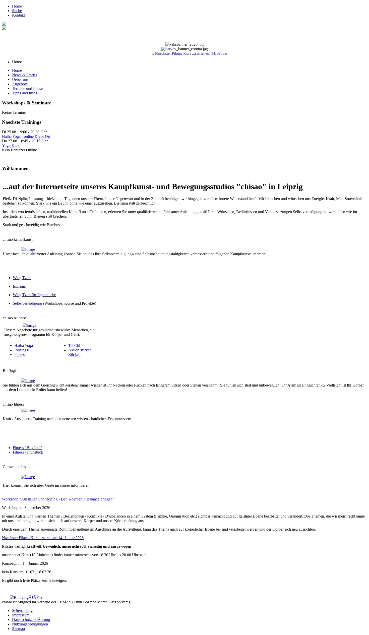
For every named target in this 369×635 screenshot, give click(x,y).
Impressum (20, 615)
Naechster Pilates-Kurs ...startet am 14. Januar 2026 (191, 53)
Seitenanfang (22, 610)
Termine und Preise (27, 88)
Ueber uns (20, 79)
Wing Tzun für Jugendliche (34, 295)
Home (17, 6)
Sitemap (18, 628)
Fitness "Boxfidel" (27, 448)
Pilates (19, 354)
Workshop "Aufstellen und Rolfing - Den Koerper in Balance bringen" (58, 499)
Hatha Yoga (23, 345)
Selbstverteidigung (27, 303)
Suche (17, 11)
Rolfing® (21, 350)
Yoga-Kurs (10, 145)
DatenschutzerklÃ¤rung (31, 619)
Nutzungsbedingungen (30, 624)
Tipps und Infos (24, 93)
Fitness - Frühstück (28, 452)
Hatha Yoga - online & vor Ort (26, 136)
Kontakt (18, 15)
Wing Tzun (22, 278)
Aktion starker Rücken (79, 352)
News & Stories (24, 75)
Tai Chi (74, 345)
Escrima (19, 286)
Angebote (20, 84)
